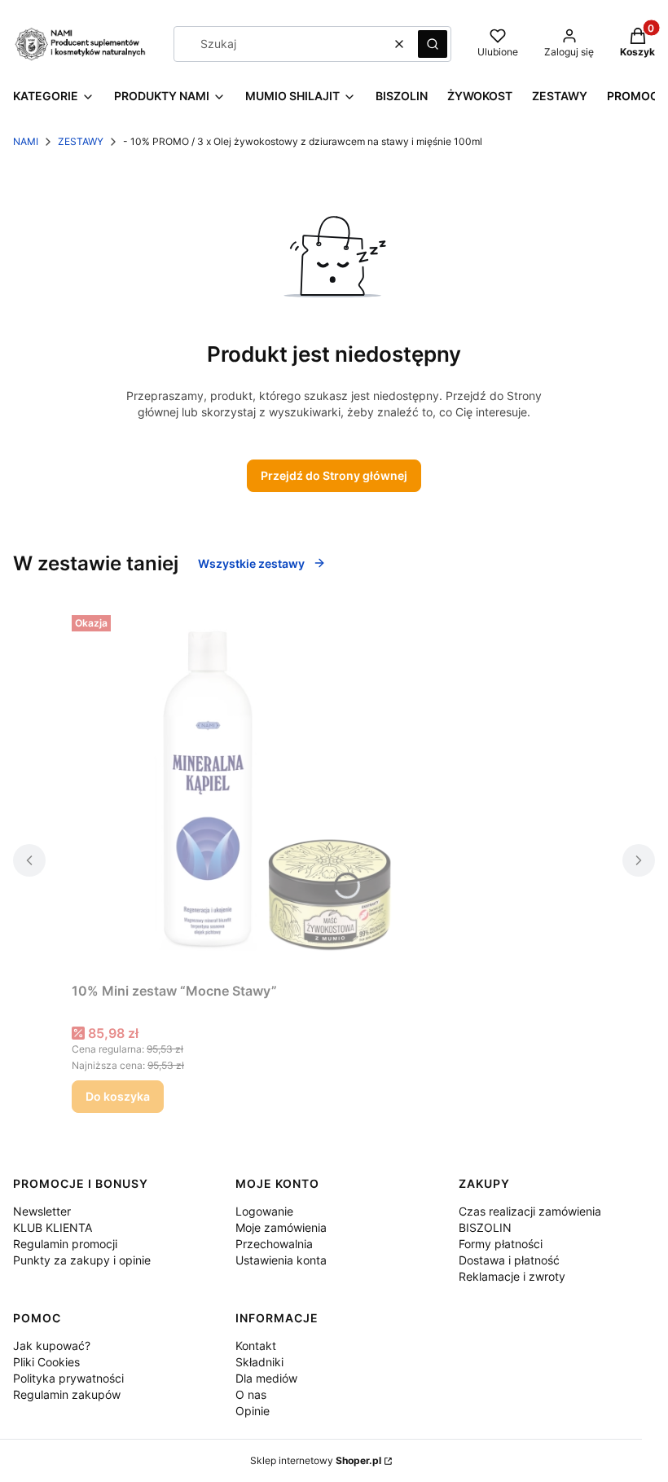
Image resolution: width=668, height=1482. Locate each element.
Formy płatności (501, 1244)
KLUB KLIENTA (52, 1227)
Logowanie (264, 1211)
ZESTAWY (80, 141)
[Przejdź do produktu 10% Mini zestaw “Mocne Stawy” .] (275, 792)
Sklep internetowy (315, 1460)
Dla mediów (266, 1378)
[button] (432, 44)
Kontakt (255, 1345)
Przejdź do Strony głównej (334, 475)
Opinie (252, 1411)
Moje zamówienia (281, 1227)
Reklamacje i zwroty (512, 1276)
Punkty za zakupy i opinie (82, 1260)
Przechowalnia (274, 1244)
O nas (250, 1394)
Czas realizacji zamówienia (530, 1211)
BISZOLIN (485, 1227)
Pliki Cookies (46, 1362)
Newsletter (42, 1211)
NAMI (25, 141)
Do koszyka (118, 1096)
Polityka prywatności (68, 1378)
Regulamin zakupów (67, 1394)
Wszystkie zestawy (251, 563)
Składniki (259, 1362)
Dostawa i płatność (509, 1260)
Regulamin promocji (65, 1244)
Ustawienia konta (281, 1260)
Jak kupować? (51, 1345)
